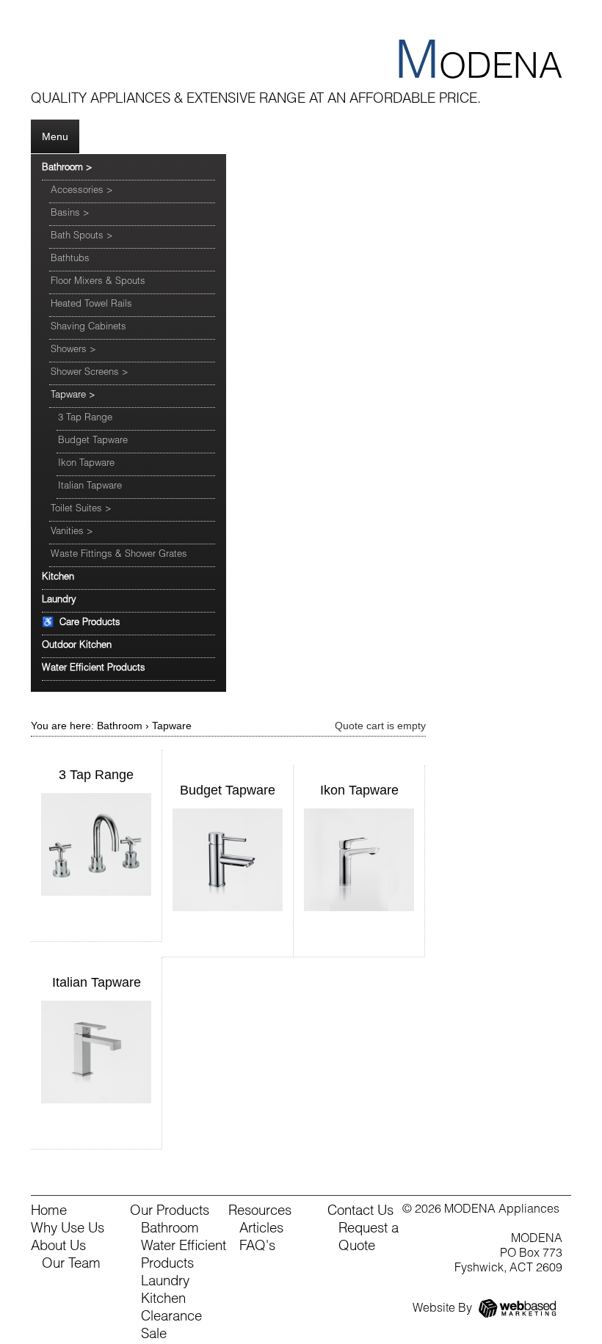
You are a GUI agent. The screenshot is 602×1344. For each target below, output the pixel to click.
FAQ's (257, 1247)
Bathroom (119, 725)
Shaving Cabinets (88, 327)
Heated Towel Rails (91, 305)
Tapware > (73, 396)
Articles (261, 1229)
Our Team (71, 1264)
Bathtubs (70, 259)
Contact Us (360, 1212)
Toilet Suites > (81, 509)
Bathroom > (67, 168)
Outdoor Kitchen (77, 646)
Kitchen (58, 577)
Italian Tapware (90, 487)
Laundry (59, 600)
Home (49, 1212)
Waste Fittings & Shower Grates (119, 555)
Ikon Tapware (86, 464)
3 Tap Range (85, 418)
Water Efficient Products (93, 668)
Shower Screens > (89, 373)
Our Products (169, 1212)
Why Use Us (67, 1229)
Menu (55, 136)
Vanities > (72, 532)
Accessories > (82, 191)
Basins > (70, 214)
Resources (259, 1212)
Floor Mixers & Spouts (98, 282)
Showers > (73, 350)
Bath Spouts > (82, 236)
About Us (58, 1247)
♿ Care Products (81, 623)
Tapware (172, 725)
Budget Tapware (93, 441)
